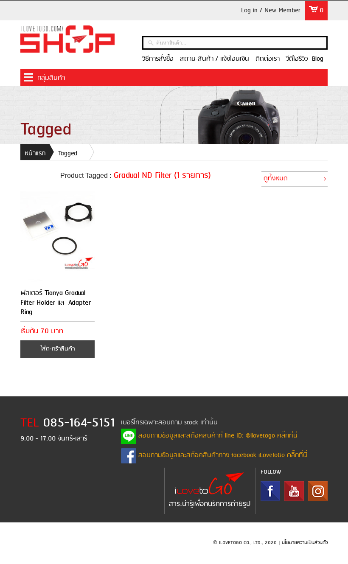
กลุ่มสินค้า (51, 78)
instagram (318, 491)
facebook (270, 491)
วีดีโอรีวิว (297, 59)
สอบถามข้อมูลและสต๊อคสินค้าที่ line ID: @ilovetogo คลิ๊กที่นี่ (216, 435)
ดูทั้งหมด (276, 179)
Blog (317, 59)
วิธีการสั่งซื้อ (158, 59)
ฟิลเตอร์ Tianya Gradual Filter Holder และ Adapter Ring (55, 302)
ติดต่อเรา (267, 59)
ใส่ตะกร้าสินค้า (57, 349)
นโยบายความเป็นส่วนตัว (305, 543)
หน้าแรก (35, 153)
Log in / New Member (270, 10)
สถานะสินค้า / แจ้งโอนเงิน (214, 59)
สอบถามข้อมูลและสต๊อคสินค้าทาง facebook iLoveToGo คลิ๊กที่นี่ (221, 455)
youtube (294, 491)
